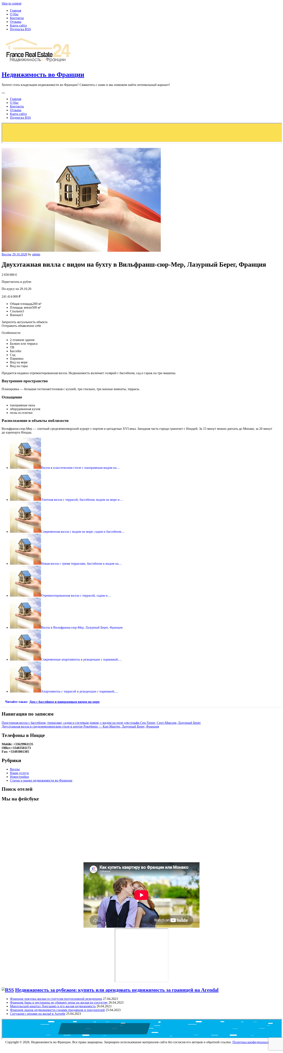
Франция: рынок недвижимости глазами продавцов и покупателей (57, 1010)
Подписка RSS (20, 29)
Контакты (17, 18)
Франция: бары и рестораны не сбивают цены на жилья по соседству (59, 1002)
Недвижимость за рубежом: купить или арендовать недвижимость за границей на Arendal (117, 990)
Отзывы (15, 21)
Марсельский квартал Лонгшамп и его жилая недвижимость (53, 1006)
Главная (15, 10)
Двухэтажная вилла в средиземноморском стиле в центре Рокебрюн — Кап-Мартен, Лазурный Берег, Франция (80, 726)
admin (36, 254)
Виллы (6, 254)
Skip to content (11, 3)
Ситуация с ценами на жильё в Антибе (37, 1013)
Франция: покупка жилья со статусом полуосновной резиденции (56, 998)
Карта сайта (18, 25)
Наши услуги (19, 773)
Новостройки (19, 776)
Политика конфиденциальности (255, 1042)
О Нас (14, 14)
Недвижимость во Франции (43, 74)
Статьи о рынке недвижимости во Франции (41, 780)
